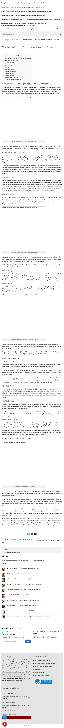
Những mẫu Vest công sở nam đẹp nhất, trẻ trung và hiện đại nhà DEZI (23, 605)
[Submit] (59, 34)
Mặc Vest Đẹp (16, 40)
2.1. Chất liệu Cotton (9, 62)
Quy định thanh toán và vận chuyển (43, 666)
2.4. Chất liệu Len (8, 68)
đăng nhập (10, 552)
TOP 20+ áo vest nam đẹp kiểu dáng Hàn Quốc (48, 540)
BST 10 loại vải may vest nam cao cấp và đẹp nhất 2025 (20, 611)
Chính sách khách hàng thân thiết (43, 660)
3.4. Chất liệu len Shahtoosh (11, 77)
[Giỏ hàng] (57, 29)
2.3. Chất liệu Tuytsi (9, 66)
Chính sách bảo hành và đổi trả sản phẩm (45, 663)
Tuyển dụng (37, 669)
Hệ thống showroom (16, 718)
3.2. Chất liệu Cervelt (9, 73)
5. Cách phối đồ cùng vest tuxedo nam (12, 79)
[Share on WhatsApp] (28, 534)
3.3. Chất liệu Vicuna (9, 75)
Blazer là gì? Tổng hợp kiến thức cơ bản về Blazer (18, 595)
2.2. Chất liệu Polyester (10, 64)
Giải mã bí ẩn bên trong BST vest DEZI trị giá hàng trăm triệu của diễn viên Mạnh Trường (28, 616)
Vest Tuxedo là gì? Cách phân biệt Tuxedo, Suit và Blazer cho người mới (24, 600)
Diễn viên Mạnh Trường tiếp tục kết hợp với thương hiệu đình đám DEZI (24, 589)
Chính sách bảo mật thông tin (42, 675)
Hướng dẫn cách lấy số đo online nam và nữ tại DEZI (19, 579)
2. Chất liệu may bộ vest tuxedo (10, 60)
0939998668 (9, 631)
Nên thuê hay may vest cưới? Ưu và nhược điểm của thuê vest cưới (23, 568)
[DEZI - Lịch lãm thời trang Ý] (32, 28)
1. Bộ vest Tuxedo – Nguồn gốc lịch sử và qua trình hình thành (17, 58)
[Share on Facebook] (32, 534)
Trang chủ (7, 40)
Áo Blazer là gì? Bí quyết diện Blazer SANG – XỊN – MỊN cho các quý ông (24, 584)
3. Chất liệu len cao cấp (8, 69)
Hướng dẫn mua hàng (40, 672)
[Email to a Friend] (35, 534)
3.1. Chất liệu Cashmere (10, 71)
